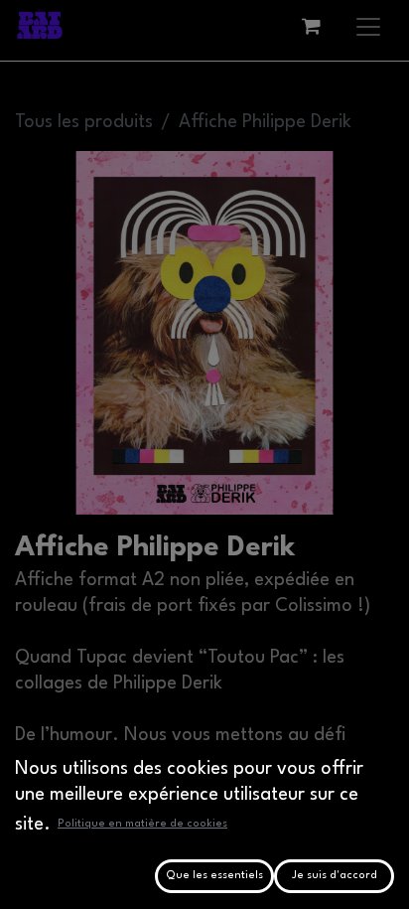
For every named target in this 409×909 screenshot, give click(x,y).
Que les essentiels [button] (214, 875)
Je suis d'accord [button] (334, 875)
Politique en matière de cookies (142, 824)
